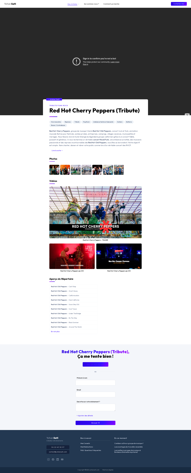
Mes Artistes (73, 4)
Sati (10, 3)
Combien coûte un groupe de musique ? (128, 443)
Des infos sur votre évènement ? (88, 402)
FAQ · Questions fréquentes (90, 450)
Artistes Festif (54, 99)
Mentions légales (107, 470)
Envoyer (94, 423)
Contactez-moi (178, 4)
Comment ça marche (111, 4)
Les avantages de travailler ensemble (128, 447)
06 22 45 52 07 (95, 364)
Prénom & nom (82, 378)
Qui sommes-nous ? (91, 4)
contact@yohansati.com (58, 452)
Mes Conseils (85, 443)
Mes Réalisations (86, 447)
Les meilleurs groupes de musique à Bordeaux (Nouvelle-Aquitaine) (127, 451)
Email (79, 390)
